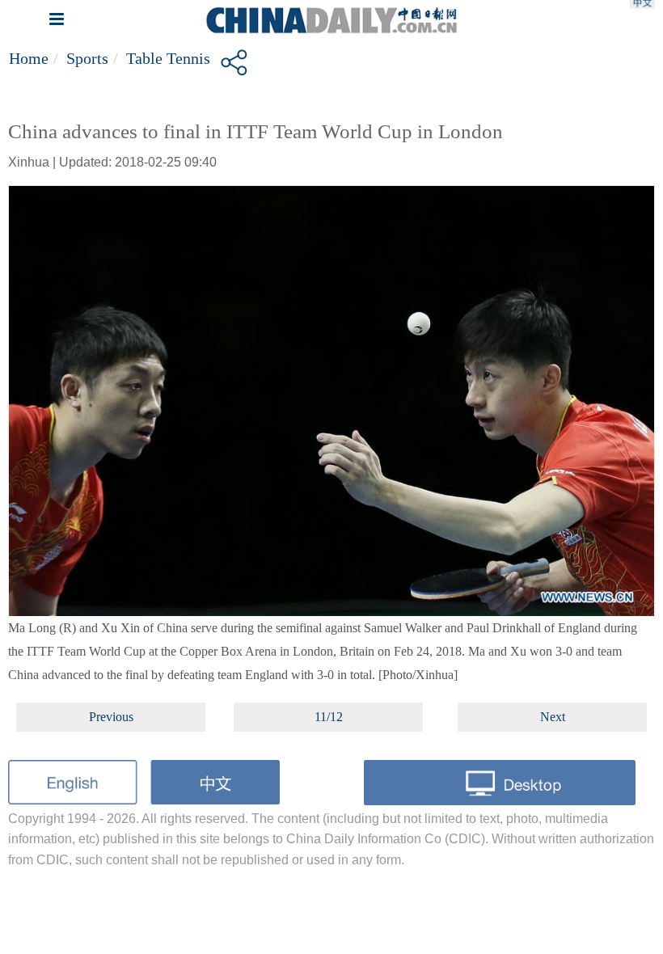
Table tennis (168, 58)
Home (29, 58)
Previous (111, 717)
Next (552, 717)
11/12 (329, 717)
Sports (87, 58)
